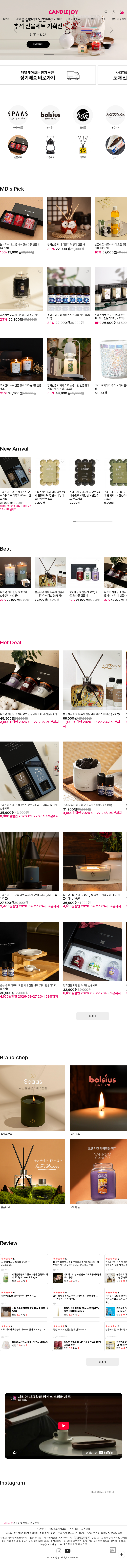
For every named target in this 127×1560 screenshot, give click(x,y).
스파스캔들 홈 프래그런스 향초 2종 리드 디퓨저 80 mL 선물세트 (15, 495)
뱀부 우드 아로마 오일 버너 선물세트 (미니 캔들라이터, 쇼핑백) (28, 987)
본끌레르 (115, 127)
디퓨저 (47, 19)
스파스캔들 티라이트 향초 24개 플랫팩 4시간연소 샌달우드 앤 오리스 (84, 495)
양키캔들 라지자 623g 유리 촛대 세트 (20, 315)
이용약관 (73, 1528)
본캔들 (83, 127)
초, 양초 (91, 19)
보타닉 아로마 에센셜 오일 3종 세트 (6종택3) (68, 316)
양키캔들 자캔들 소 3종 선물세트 (80, 985)
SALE (59, 19)
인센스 (115, 157)
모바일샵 (85, 1528)
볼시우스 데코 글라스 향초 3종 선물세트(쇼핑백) (21, 246)
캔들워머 (50, 157)
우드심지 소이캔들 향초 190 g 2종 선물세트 (21, 387)
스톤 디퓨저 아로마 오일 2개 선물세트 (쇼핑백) (87, 805)
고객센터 (9, 1533)
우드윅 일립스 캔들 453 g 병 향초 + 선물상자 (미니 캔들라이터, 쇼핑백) (91, 897)
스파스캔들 (18, 127)
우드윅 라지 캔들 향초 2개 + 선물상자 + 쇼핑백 (15, 594)
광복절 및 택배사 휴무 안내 (26, 1522)
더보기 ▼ (92, 1016)
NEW (18, 19)
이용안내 (41, 1528)
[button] (111, 30)
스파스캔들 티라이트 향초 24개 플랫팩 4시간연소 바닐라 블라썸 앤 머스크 (50, 495)
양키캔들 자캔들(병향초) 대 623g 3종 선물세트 (83, 594)
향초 (104, 19)
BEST (6, 19)
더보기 (102, 1362)
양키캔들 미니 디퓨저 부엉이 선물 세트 (67, 244)
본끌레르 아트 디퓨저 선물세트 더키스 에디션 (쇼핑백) (49, 594)
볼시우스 (50, 127)
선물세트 (18, 157)
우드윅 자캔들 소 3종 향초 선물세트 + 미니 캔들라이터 (28, 714)
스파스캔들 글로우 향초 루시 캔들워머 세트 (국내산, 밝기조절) (28, 897)
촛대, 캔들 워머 (119, 19)
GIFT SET (32, 19)
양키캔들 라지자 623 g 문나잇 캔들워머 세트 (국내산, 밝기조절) (68, 387)
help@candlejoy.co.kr (51, 1544)
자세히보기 (38, 44)
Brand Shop (74, 19)
